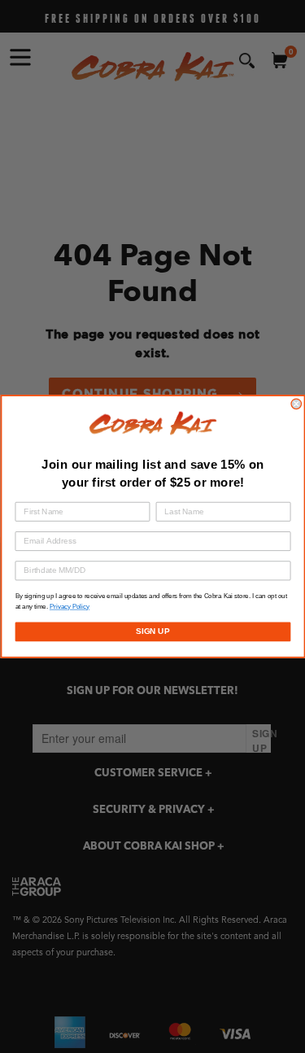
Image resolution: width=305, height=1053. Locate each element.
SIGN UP (152, 631)
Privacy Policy (69, 606)
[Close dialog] (296, 404)
